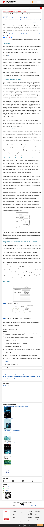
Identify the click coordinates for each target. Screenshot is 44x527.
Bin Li (4, 16)
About (22, 5)
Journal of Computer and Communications (10, 11)
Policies (37, 510)
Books (15, 5)
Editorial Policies (23, 514)
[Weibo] (32, 480)
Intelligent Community (23, 33)
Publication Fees (23, 520)
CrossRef (7, 361)
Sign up (20, 525)
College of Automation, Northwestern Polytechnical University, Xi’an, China (15, 17)
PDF (14, 22)
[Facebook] (13, 480)
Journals (11, 5)
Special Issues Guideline (7, 390)
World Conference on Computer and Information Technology (14, 466)
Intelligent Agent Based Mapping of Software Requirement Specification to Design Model (19, 378)
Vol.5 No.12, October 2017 (22, 11)
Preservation (37, 516)
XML (20, 22)
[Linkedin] (23, 480)
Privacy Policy (37, 519)
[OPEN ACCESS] (33, 1)
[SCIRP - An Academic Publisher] (9, 1)
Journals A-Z (15, 511)
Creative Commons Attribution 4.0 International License (30, 505)
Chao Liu (6, 16)
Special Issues (22, 521)
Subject (14, 513)
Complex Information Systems (14, 33)
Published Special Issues (7, 387)
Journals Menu (6, 367)
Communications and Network (9, 418)
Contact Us (15, 517)
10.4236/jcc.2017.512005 (9, 22)
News (18, 5)
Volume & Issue (30, 522)
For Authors (22, 515)
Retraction (37, 517)
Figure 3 (35, 264)
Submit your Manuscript (28, 525)
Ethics (21, 512)
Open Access (37, 511)
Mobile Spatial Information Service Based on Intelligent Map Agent (15, 374)
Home (2, 5)
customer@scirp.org (8, 486)
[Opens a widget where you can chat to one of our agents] (40, 525)
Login (39, 1)
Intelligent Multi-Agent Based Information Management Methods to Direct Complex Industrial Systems (21, 376)
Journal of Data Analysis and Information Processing (12, 454)
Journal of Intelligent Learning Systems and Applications (13, 442)
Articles (6, 5)
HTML (17, 22)
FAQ (28, 520)
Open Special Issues (7, 385)
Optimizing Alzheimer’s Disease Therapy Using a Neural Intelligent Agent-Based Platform (19, 379)
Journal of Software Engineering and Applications (12, 430)
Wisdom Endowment (31, 33)
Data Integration (37, 33)
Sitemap (14, 516)
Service (29, 510)
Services (26, 5)
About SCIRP (21, 511)
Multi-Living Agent (6, 33)
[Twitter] (3, 480)
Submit (30, 5)
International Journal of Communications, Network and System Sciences (16, 406)
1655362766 (7, 490)
